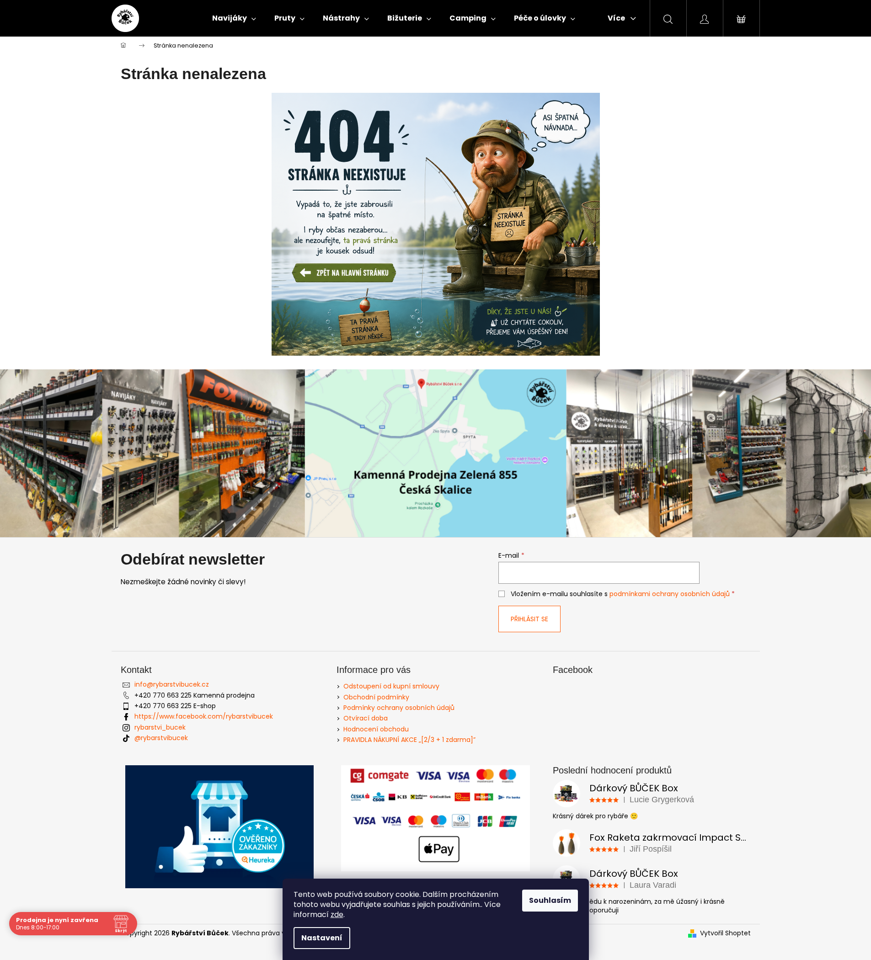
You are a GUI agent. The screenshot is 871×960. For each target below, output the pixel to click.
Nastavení (321, 938)
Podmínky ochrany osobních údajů (398, 707)
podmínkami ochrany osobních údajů (669, 593)
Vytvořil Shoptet (725, 933)
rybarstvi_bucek (160, 727)
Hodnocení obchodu (376, 729)
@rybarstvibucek (161, 737)
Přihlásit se (529, 619)
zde (337, 914)
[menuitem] (234, 18)
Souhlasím (550, 900)
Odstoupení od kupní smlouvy (391, 686)
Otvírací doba (365, 718)
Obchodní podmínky (376, 697)
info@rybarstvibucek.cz (171, 684)
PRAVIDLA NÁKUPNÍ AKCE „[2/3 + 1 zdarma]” (409, 739)
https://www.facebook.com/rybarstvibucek (203, 716)
